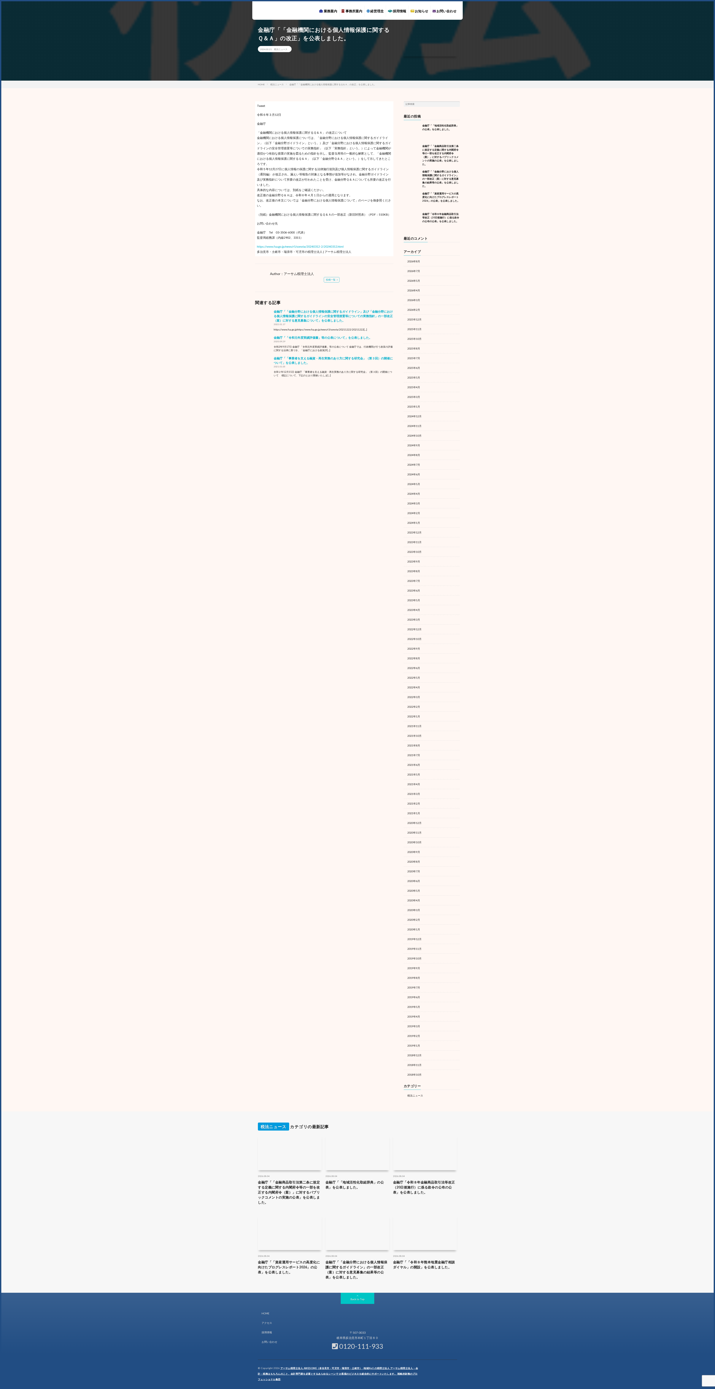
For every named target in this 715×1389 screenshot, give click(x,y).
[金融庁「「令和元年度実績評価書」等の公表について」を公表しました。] (263, 343)
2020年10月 (414, 842)
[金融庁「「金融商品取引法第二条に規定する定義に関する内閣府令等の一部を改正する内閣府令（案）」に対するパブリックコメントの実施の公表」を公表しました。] (412, 152)
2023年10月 (414, 551)
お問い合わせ (446, 11)
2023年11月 (414, 542)
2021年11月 (414, 726)
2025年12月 (414, 319)
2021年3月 (413, 793)
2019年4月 (413, 1016)
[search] (457, 104)
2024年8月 (413, 455)
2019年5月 (413, 1006)
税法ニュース (280, 49)
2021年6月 (413, 764)
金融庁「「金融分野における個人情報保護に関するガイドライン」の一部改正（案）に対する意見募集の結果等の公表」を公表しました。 (440, 178)
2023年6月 (413, 590)
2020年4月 (413, 900)
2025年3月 (413, 396)
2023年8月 (413, 571)
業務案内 (330, 11)
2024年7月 (413, 464)
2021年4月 (413, 784)
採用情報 (399, 11)
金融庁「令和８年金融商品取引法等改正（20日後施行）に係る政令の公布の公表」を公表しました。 (440, 217)
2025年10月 (414, 338)
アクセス (267, 1322)
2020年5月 (413, 890)
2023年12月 (414, 532)
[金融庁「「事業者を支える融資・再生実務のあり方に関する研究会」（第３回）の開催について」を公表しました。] (263, 364)
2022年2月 (413, 706)
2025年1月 (413, 406)
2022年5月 (413, 677)
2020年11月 (414, 832)
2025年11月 (414, 329)
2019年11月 (414, 948)
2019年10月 (414, 958)
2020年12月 (414, 822)
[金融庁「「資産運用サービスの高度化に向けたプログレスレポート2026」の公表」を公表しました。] (412, 200)
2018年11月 (414, 1065)
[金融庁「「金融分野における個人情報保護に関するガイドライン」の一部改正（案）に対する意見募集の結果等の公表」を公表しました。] (412, 178)
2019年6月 (413, 997)
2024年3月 (413, 503)
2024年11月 (414, 425)
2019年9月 (413, 968)
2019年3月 (413, 1026)
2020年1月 (413, 929)
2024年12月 (414, 416)
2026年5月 (413, 280)
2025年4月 (413, 387)
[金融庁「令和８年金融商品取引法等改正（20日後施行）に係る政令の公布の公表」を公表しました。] (412, 220)
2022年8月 (413, 658)
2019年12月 (414, 939)
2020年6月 (413, 881)
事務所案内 (353, 11)
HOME (265, 1313)
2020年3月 (413, 910)
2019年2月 (413, 1035)
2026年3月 (413, 300)
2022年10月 (414, 639)
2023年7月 (413, 580)
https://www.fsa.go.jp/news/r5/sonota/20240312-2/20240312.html (300, 246)
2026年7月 (413, 271)
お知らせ (421, 11)
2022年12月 (414, 629)
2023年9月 (413, 561)
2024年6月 (413, 474)
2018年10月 (414, 1074)
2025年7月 (413, 358)
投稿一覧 (331, 279)
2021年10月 (414, 735)
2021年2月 (413, 803)
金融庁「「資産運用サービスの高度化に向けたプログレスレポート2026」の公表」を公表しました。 (441, 197)
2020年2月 (413, 919)
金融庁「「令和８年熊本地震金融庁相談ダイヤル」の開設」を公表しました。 (424, 1264)
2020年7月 (413, 871)
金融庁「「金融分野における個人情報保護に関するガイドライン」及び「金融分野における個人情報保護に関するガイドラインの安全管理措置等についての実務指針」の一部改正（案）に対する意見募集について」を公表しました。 (333, 316)
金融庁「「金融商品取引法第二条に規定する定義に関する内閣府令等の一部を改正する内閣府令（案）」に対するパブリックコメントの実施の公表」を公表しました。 (289, 1192)
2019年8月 (413, 977)
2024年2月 (413, 513)
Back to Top (358, 1299)
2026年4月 (413, 290)
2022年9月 (413, 648)
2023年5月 (413, 600)
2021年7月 (413, 755)
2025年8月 (413, 348)
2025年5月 (413, 377)
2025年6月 (413, 367)
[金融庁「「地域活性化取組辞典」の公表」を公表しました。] (412, 132)
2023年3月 (413, 619)
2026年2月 (413, 309)
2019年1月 (413, 1045)
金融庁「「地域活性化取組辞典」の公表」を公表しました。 (354, 1184)
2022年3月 (413, 697)
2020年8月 (413, 861)
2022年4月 (413, 687)
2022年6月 (413, 668)
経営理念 (377, 11)
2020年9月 (413, 852)
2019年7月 (413, 987)
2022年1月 (413, 716)
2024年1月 (413, 522)
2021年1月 (413, 813)
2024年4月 (413, 493)
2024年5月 (413, 484)
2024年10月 (414, 435)
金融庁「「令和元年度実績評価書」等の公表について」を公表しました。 (323, 337)
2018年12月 (414, 1055)
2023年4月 (413, 609)
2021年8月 (413, 745)
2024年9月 (413, 445)
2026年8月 (413, 261)
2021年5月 (413, 774)
